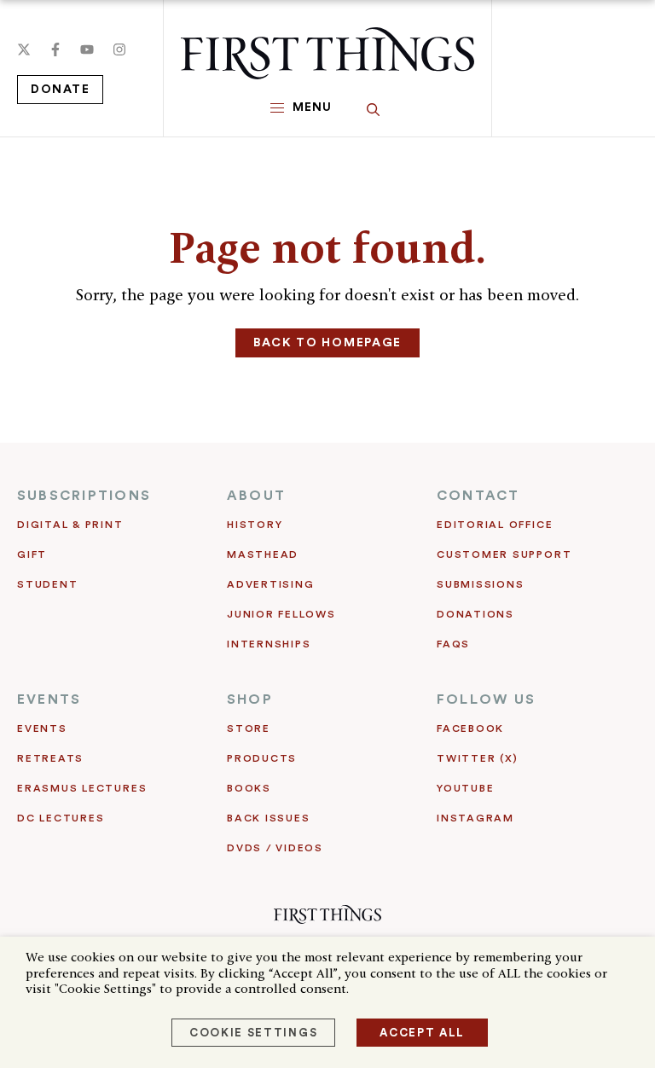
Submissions (480, 584)
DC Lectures (60, 818)
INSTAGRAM (475, 818)
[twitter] (24, 49)
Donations (475, 614)
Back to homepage (327, 343)
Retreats (50, 758)
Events (42, 728)
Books (249, 788)
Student (47, 584)
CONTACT (478, 495)
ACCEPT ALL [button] (422, 1032)
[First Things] (327, 53)
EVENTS (49, 699)
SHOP (250, 699)
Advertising (270, 584)
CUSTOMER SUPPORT (504, 554)
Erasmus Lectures (82, 788)
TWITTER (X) (477, 758)
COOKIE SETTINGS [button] (253, 1032)
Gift (32, 554)
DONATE (60, 90)
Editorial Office (495, 524)
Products (262, 758)
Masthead (263, 554)
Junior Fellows (281, 614)
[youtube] (87, 49)
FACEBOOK (470, 728)
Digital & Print (70, 524)
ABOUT (256, 495)
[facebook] (55, 49)
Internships (268, 644)
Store (248, 728)
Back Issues (268, 818)
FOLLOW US (486, 699)
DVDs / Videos (275, 848)
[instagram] (119, 49)
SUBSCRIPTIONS (84, 495)
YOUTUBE (465, 788)
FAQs (453, 644)
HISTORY (254, 524)
